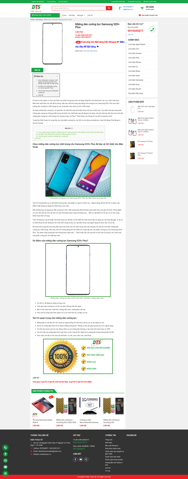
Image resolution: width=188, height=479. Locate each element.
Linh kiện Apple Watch (136, 44)
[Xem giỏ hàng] (142, 8)
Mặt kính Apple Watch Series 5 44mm (146, 119)
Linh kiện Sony (134, 84)
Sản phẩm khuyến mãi (149, 15)
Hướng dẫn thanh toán (118, 1)
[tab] (37, 70)
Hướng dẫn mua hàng (134, 1)
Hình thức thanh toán (112, 448)
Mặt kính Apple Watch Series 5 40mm (146, 131)
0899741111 (128, 9)
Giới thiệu (72, 15)
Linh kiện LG (133, 67)
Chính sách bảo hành (112, 457)
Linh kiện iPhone (134, 62)
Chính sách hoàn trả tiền (114, 460)
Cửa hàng (39, 19)
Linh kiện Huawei (134, 53)
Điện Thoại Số (91, 477)
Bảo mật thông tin (111, 446)
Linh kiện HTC (133, 49)
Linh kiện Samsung (135, 80)
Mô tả (37, 70)
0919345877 (40, 1)
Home (64, 15)
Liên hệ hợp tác (63, 1)
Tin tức (107, 471)
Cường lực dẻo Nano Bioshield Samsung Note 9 (89, 422)
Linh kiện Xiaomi (134, 89)
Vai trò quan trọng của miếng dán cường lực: (52, 136)
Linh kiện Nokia (134, 71)
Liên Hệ (89, 15)
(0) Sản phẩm (150, 9)
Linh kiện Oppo (134, 76)
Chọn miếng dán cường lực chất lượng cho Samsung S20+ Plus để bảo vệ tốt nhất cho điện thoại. (70, 132)
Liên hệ (130, 34)
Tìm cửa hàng (51, 1)
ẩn (71, 128)
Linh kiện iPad (133, 58)
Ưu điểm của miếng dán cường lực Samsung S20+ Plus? (56, 134)
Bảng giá (80, 15)
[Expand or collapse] (57, 76)
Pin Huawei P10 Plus (145, 141)
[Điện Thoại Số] (36, 8)
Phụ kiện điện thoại (90, 51)
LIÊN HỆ (37, 138)
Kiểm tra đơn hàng (150, 1)
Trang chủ (108, 440)
